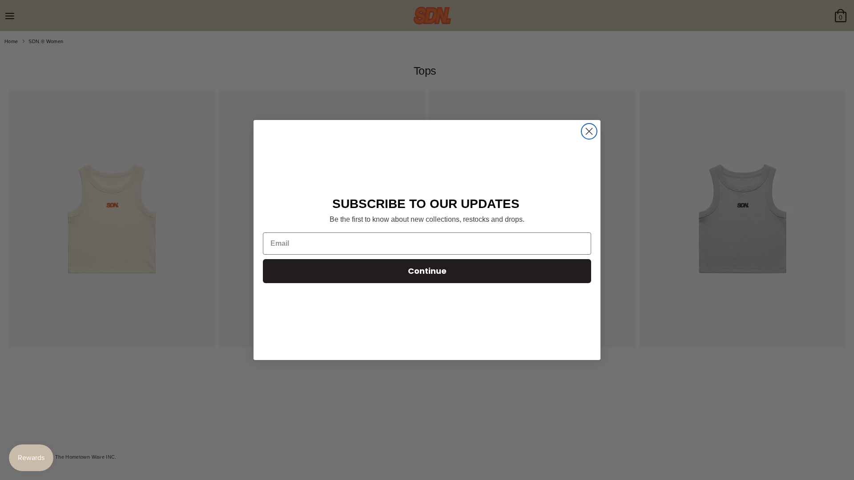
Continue (427, 270)
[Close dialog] (589, 131)
